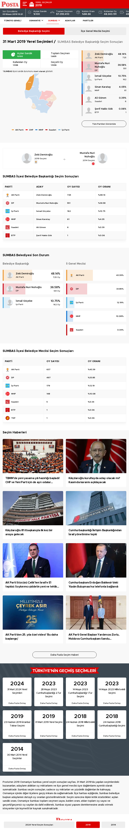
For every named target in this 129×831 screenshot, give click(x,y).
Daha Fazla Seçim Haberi (65, 655)
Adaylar (70, 21)
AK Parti (99, 57)
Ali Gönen (100, 98)
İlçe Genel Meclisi (95, 31)
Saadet (98, 101)
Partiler (88, 21)
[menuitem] (33, 86)
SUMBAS (52, 21)
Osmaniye (34, 21)
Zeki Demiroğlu (104, 54)
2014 (113, 825)
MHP (97, 90)
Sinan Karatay (103, 87)
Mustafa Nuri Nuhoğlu (102, 65)
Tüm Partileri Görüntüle (104, 124)
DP (96, 70)
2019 (88, 825)
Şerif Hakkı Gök (104, 109)
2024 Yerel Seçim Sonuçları (39, 825)
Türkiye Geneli (12, 21)
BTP (97, 112)
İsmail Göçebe (103, 76)
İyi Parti (98, 79)
